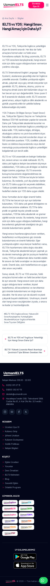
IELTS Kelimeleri (12, 475)
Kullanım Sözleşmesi (14, 440)
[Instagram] (5, 412)
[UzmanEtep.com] (26, 527)
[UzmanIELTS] (13, 5)
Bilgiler (21, 18)
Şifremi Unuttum (12, 435)
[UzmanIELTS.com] (10, 508)
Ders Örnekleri (11, 470)
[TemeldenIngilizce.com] (10, 514)
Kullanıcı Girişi (11, 431)
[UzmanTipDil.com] (26, 508)
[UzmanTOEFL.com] (26, 514)
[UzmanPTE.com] (26, 502)
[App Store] (25, 565)
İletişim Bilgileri (11, 448)
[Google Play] (25, 556)
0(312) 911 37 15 (13, 385)
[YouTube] (12, 412)
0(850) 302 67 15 (14, 389)
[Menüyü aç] (47, 5)
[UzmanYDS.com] (26, 521)
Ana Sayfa (9, 18)
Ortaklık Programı (13, 487)
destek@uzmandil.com (16, 394)
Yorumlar (9, 466)
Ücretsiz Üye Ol (36, 5)
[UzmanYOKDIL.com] (10, 527)
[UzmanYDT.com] (10, 521)
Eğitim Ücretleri (12, 462)
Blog (7, 479)
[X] (26, 412)
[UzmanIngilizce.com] (10, 502)
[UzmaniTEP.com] (10, 533)
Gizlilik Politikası (12, 444)
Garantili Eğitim (11, 483)
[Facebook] (19, 412)
